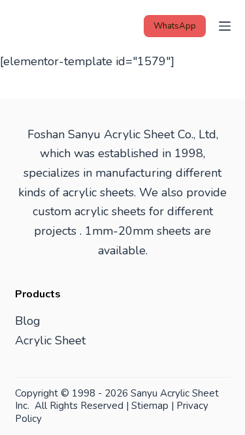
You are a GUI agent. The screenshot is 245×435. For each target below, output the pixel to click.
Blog (28, 321)
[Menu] (225, 26)
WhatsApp (175, 26)
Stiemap (150, 405)
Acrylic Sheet (50, 340)
